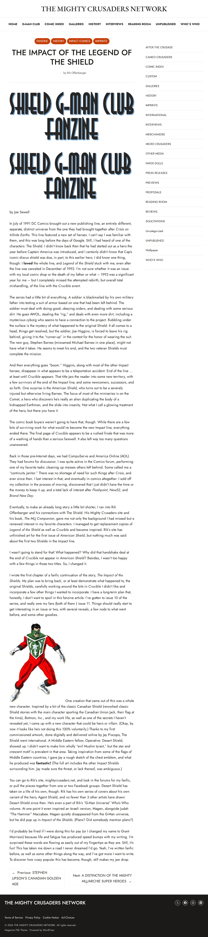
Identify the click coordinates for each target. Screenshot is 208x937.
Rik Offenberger (76, 73)
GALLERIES (152, 86)
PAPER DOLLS (154, 163)
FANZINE (42, 41)
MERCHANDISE (155, 134)
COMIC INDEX (155, 67)
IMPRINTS (101, 41)
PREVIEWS (152, 183)
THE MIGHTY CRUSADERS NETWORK (104, 8)
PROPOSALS (153, 192)
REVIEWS (151, 212)
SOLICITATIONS (155, 221)
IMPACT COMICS (79, 41)
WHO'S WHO (154, 260)
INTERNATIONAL (156, 115)
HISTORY (58, 41)
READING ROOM (156, 202)
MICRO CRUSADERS (158, 144)
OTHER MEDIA (155, 153)
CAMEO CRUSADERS (159, 57)
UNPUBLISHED (155, 241)
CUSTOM (151, 76)
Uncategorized (154, 231)
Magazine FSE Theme (16, 930)
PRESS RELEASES (156, 173)
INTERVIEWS (154, 125)
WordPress (48, 930)
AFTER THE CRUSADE (159, 47)
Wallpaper (152, 250)
